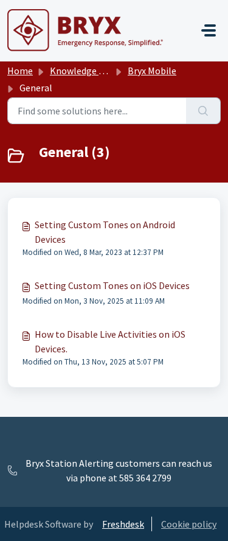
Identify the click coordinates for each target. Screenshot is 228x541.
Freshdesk (123, 524)
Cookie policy (188, 524)
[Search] (203, 110)
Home (20, 71)
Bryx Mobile (152, 71)
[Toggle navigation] (208, 30)
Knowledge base (84, 71)
